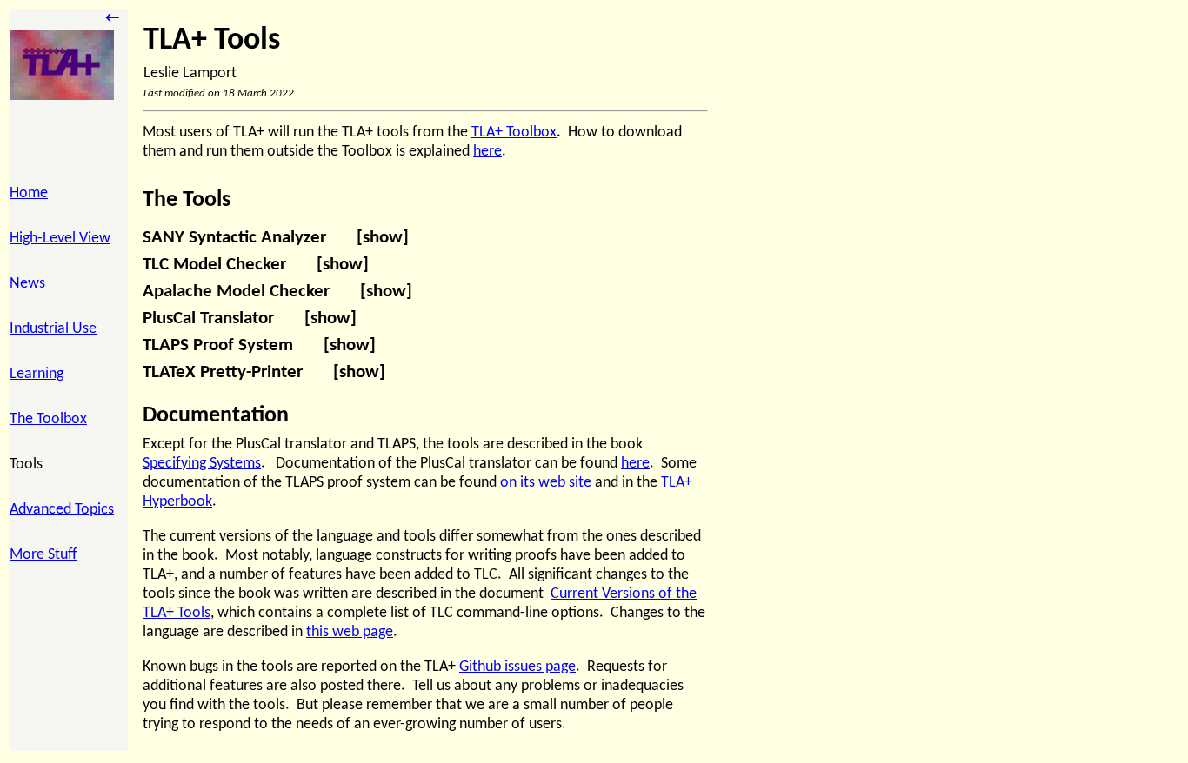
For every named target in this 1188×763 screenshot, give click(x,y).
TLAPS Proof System (259, 346)
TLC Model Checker (256, 265)
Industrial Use (53, 329)
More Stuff (43, 555)
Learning (36, 374)
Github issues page (517, 667)
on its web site (545, 482)
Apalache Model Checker (277, 292)
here (487, 151)
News (27, 283)
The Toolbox (48, 419)
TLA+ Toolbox (514, 132)
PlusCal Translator (250, 319)
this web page (349, 632)
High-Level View (60, 238)
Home (29, 193)
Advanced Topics (62, 509)
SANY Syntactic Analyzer (276, 238)
